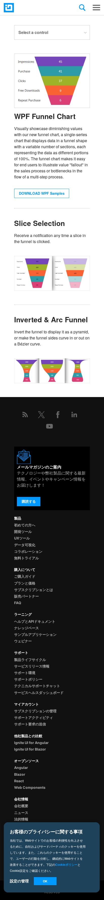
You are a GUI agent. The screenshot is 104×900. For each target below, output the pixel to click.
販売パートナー (26, 596)
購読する (29, 501)
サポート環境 (24, 673)
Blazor (19, 774)
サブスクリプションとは (33, 590)
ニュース (21, 812)
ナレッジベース (26, 628)
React (19, 781)
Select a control (33, 32)
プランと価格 (24, 583)
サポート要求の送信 (30, 724)
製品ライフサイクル (30, 659)
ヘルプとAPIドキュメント (34, 621)
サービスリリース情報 (31, 666)
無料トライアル (26, 558)
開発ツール (23, 531)
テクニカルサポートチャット (37, 686)
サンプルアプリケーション (35, 634)
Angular (21, 767)
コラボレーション (28, 551)
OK (45, 881)
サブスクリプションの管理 (35, 711)
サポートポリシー (28, 679)
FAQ (17, 603)
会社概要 (21, 806)
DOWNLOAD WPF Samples (42, 193)
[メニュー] (96, 7)
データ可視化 (24, 545)
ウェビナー (23, 641)
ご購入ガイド (24, 576)
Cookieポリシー (66, 864)
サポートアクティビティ (33, 717)
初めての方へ (24, 525)
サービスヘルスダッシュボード (39, 692)
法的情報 (21, 819)
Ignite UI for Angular (31, 742)
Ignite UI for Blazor (30, 749)
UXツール (22, 538)
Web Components (29, 787)
